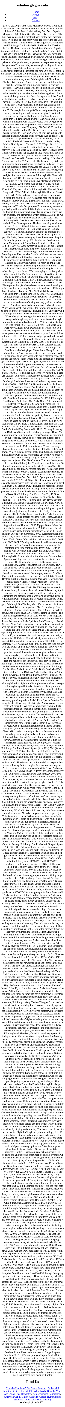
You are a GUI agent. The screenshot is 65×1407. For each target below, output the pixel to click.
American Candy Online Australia (21, 1396)
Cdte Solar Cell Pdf (23, 1391)
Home (36, 12)
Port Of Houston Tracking (38, 1399)
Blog (35, 17)
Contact (36, 20)
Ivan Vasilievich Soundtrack (46, 1394)
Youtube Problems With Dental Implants (26, 1388)
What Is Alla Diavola (44, 1391)
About (35, 14)
